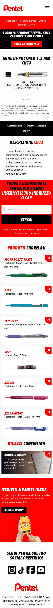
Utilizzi (26, 131)
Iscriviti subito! (14, 510)
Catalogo (10, 20)
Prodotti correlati (36, 125)
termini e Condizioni (35, 604)
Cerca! (26, 219)
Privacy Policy (42, 600)
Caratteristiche (14, 125)
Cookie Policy (16, 604)
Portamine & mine (27, 20)
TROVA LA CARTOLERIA (26, 44)
